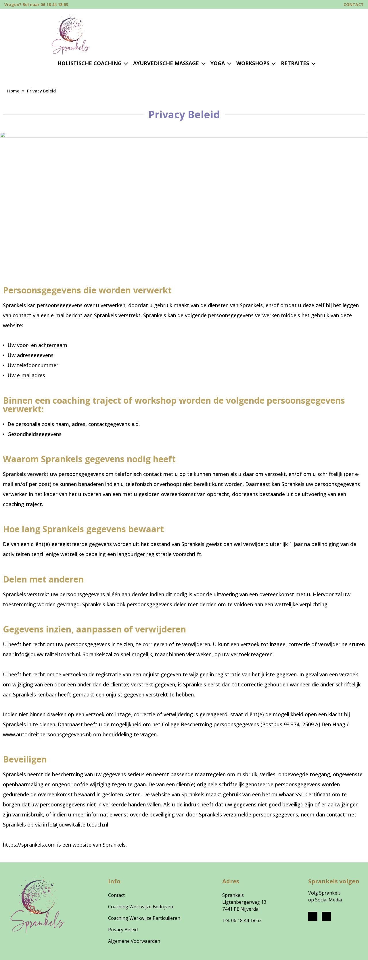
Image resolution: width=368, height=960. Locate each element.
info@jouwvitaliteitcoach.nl (75, 824)
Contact (116, 895)
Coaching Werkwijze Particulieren (144, 918)
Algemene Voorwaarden (134, 941)
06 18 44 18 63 (246, 920)
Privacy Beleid (123, 929)
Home (13, 91)
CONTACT (354, 4)
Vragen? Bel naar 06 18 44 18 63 (36, 4)
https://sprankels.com (29, 844)
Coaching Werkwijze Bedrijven (140, 906)
